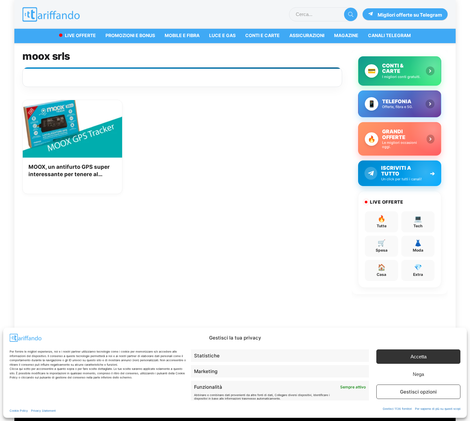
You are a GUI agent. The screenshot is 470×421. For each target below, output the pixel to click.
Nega (418, 374)
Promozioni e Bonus (130, 35)
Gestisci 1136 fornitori (397, 408)
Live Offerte (80, 35)
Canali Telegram (389, 35)
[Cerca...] (350, 14)
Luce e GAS (222, 35)
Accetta (419, 356)
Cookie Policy (19, 410)
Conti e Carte (262, 35)
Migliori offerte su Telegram (410, 15)
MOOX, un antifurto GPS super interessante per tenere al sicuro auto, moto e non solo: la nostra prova (69, 171)
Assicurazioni (307, 35)
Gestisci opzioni (418, 392)
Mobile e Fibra (182, 35)
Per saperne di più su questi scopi (437, 408)
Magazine (346, 35)
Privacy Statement (43, 410)
